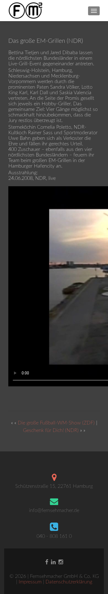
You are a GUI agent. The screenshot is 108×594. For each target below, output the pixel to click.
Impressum (31, 582)
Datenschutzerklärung (68, 582)
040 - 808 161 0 (54, 536)
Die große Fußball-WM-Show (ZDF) (56, 423)
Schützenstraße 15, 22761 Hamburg (54, 486)
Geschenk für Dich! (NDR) (51, 430)
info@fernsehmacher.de (54, 510)
